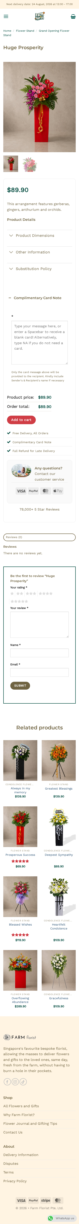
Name (15, 645)
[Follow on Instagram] (15, 1081)
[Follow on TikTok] (23, 1081)
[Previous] (10, 107)
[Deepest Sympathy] (59, 826)
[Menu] (6, 16)
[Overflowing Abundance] (20, 970)
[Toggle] (11, 236)
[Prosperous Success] (20, 826)
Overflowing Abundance (20, 1000)
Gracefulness (58, 998)
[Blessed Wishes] (20, 896)
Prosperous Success (20, 854)
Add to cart (21, 420)
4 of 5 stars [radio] (45, 593)
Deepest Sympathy (59, 854)
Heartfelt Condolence (58, 926)
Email (15, 664)
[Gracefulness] (59, 970)
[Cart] (73, 16)
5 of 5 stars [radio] (18, 601)
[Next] (69, 107)
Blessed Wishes (20, 924)
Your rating (18, 587)
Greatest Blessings (58, 788)
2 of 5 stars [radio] (19, 593)
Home (7, 30)
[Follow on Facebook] (7, 1081)
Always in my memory (20, 790)
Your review (19, 608)
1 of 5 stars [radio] (11, 593)
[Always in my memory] (20, 760)
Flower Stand (25, 30)
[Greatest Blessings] (59, 760)
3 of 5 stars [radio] (30, 593)
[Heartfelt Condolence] (59, 896)
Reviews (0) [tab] (14, 537)
